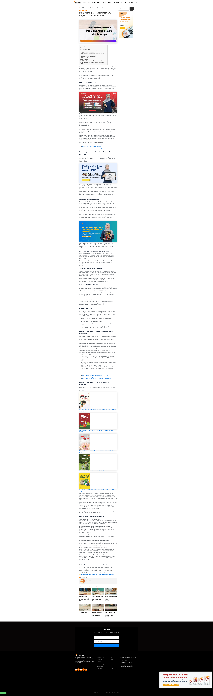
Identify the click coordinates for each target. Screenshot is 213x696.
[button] (116, 348)
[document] (106, 348)
